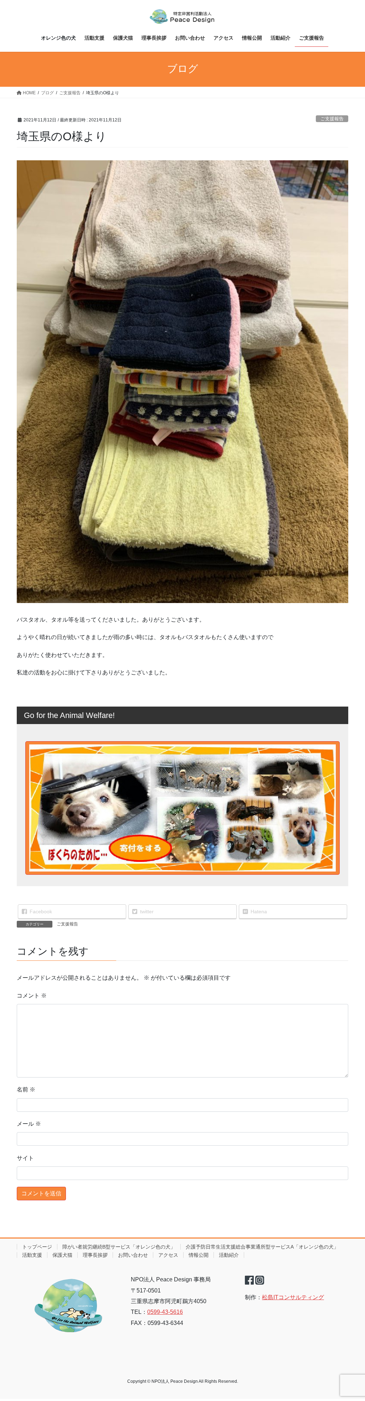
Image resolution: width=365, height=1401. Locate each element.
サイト (25, 1158)
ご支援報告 (332, 118)
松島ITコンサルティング (293, 1297)
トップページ (37, 1247)
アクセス (168, 1255)
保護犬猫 (62, 1255)
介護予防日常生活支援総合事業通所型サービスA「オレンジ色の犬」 (262, 1247)
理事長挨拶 (95, 1255)
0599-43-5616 (165, 1312)
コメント (32, 996)
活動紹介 (229, 1255)
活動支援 (32, 1255)
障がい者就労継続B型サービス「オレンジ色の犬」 (118, 1247)
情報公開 (199, 1255)
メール (29, 1124)
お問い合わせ (133, 1255)
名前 (26, 1089)
